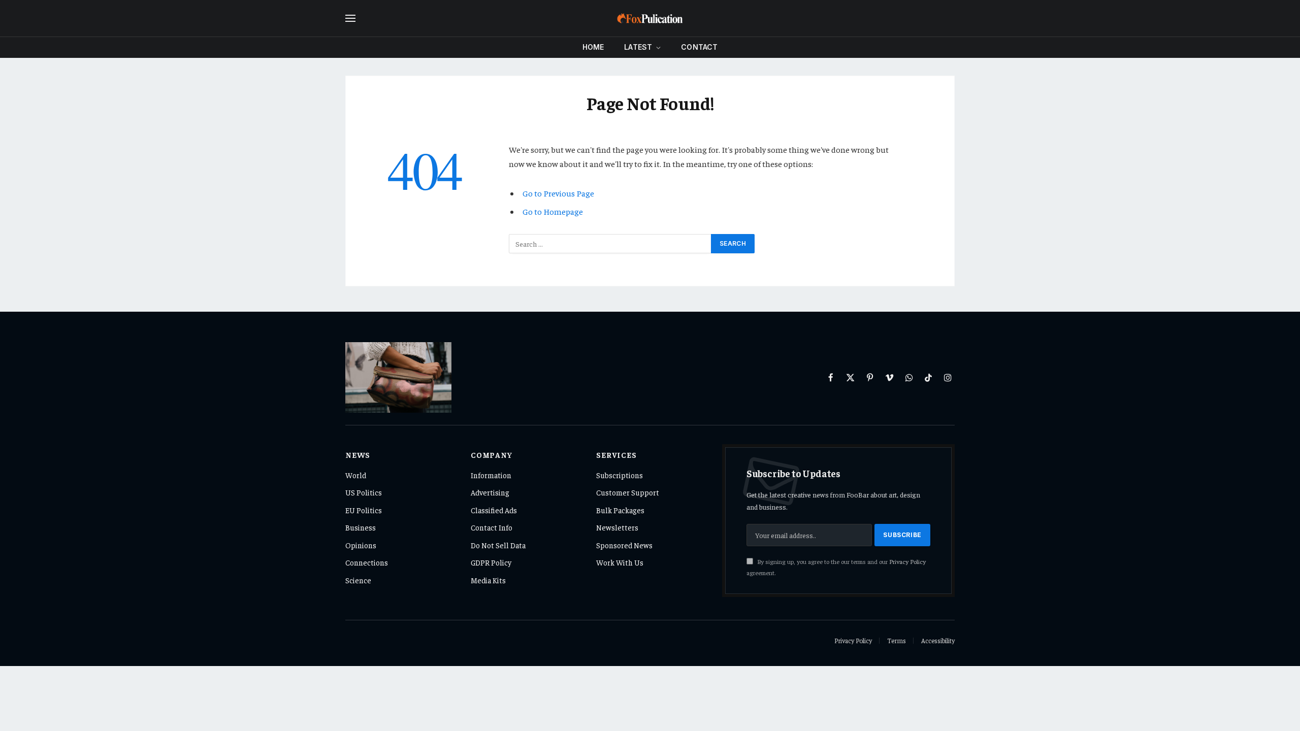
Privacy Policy (907, 561)
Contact (699, 47)
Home (593, 47)
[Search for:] (610, 243)
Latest (638, 47)
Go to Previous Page (558, 193)
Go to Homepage (553, 211)
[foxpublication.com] (650, 18)
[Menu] (350, 18)
